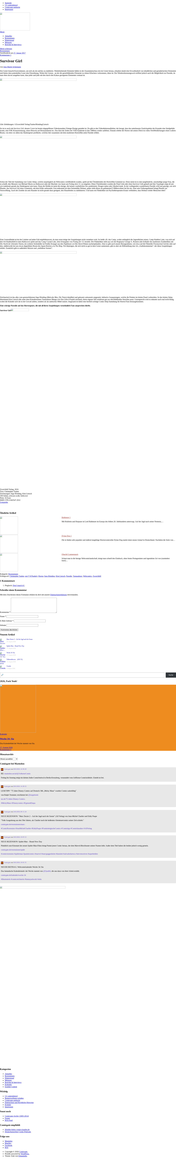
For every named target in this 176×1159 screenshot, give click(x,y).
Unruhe (9, 666)
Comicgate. (23, 1152)
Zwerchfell (97, 576)
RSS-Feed (9, 1120)
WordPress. (25, 1154)
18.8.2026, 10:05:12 (19, 837)
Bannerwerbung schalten (14, 1098)
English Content (11, 1087)
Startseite (8, 3)
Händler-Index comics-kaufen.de (17, 1130)
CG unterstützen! (11, 5)
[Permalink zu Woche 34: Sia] (18, 732)
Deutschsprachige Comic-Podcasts (18, 1132)
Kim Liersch (60, 576)
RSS (6, 1148)
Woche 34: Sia (11, 653)
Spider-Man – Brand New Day (15, 646)
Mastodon (8, 1141)
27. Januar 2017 (20, 53)
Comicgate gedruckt (12, 7)
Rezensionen (9, 38)
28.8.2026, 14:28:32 (19, 786)
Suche (171, 675)
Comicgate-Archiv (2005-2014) (17, 1116)
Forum (7, 1118)
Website (3, 625)
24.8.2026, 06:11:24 (19, 812)
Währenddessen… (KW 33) (15, 659)
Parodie (69, 576)
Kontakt (8, 1105)
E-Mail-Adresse (6, 621)
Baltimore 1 (66, 517)
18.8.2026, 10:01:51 (19, 862)
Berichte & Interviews (13, 45)
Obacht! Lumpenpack (70, 554)
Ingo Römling (49, 576)
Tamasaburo (77, 576)
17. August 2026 (6, 747)
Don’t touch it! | (19, 585)
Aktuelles (8, 36)
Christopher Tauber (17, 576)
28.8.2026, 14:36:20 (19, 769)
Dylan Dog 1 (67, 536)
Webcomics (87, 576)
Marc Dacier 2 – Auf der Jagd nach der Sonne (20, 639)
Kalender (3, 734)
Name (3, 616)
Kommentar (5, 612)
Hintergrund (9, 40)
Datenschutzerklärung (58, 595)
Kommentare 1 (5, 55)
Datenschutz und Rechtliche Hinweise (19, 1103)
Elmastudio (22, 1156)
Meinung (8, 42)
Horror (40, 576)
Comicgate (7, 769)
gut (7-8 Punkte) (31, 576)
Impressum (9, 9)
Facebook (8, 1145)
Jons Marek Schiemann (12, 67)
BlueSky (8, 1143)
